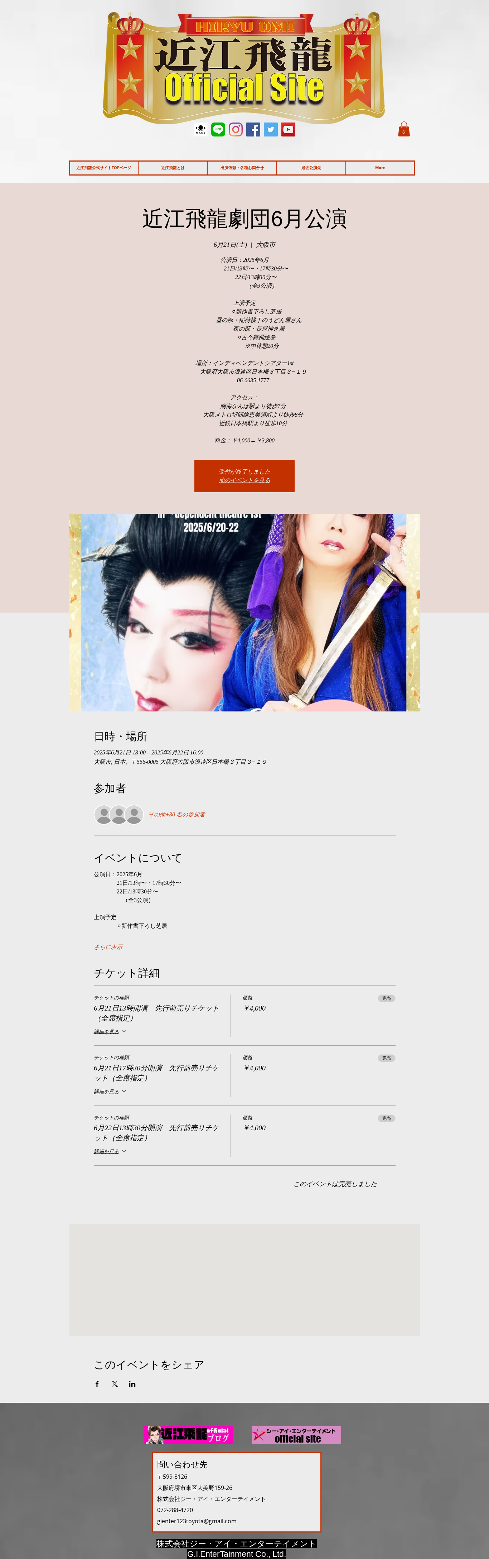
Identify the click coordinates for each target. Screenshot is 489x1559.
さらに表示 (108, 947)
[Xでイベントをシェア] (114, 1384)
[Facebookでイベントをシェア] (97, 1384)
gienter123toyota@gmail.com (197, 1521)
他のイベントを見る (244, 480)
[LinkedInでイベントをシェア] (132, 1384)
